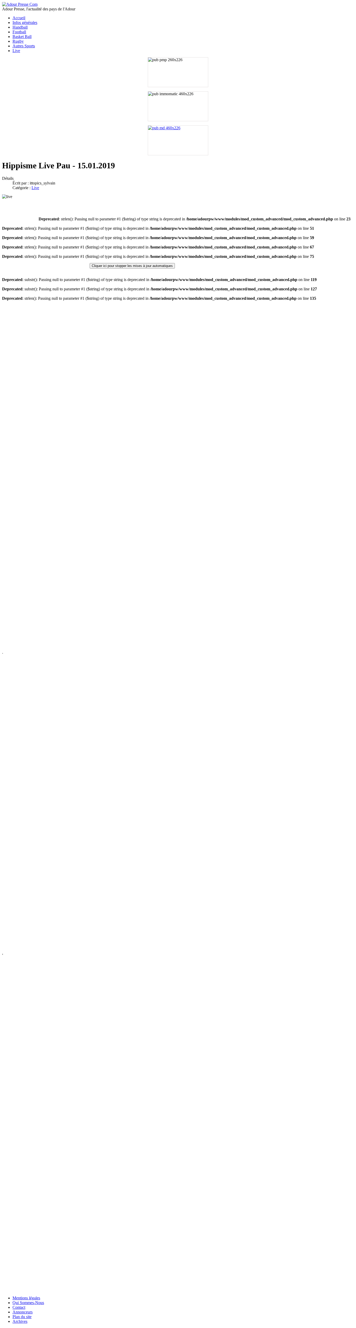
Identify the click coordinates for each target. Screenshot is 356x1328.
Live (16, 50)
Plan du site (22, 1316)
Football (19, 32)
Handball (20, 27)
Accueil (19, 18)
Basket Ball (22, 36)
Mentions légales (26, 1298)
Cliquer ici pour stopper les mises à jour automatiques (132, 266)
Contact (19, 1307)
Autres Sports (24, 46)
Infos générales (25, 22)
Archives (20, 1321)
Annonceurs (23, 1312)
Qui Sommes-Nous (28, 1302)
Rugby (18, 41)
